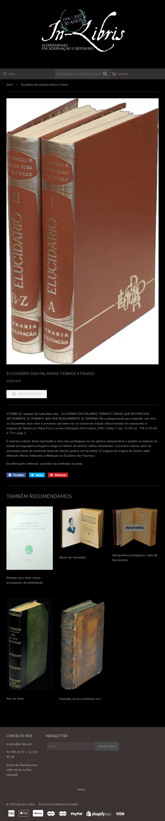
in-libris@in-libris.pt (19, 744)
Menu (12, 73)
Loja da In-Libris (25, 804)
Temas (81, 789)
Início (9, 84)
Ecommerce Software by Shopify (58, 804)
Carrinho (122, 73)
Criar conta (107, 746)
